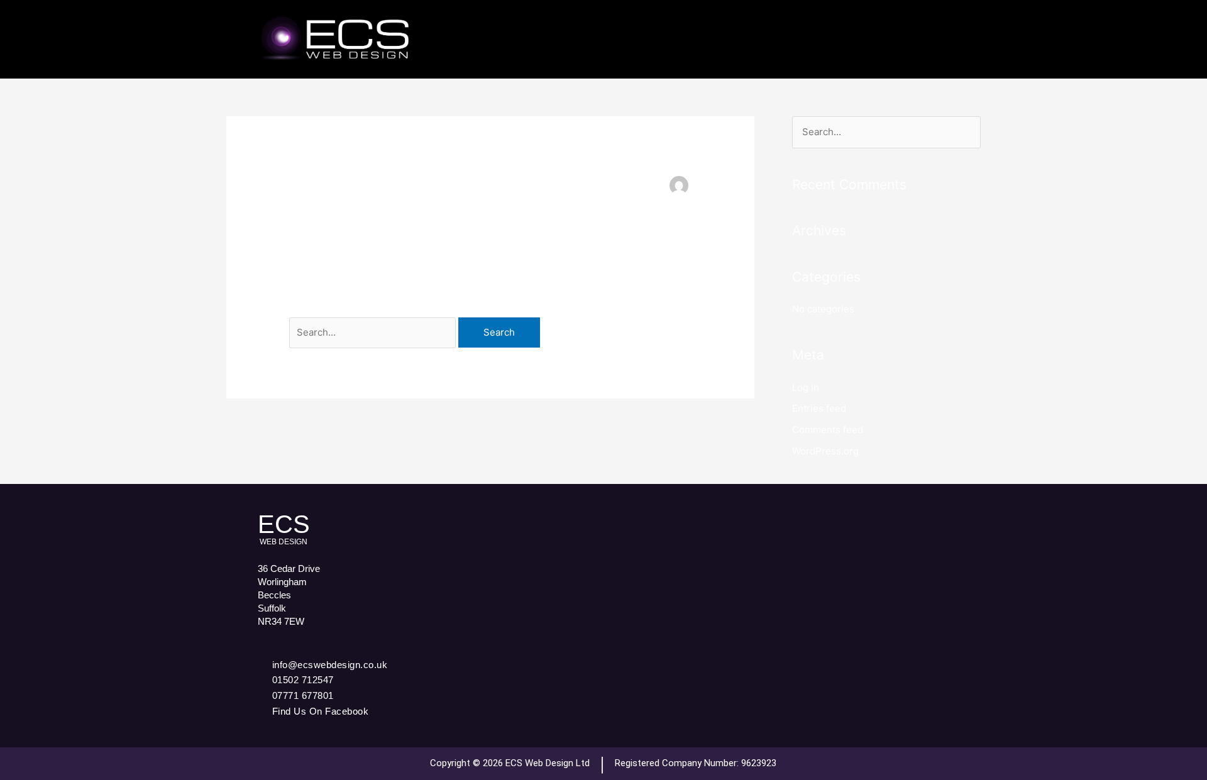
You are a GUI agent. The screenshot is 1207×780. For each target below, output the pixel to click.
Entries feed (819, 408)
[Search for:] (373, 332)
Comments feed (827, 430)
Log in (805, 387)
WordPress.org (825, 451)
